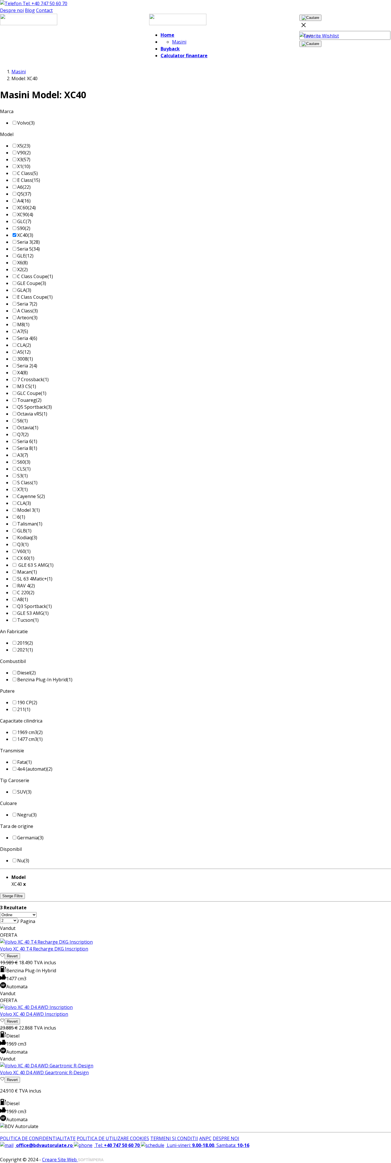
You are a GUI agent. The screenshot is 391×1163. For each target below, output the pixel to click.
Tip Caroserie (14, 780)
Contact (44, 10)
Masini (179, 42)
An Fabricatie (14, 631)
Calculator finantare (184, 55)
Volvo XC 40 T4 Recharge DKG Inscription (44, 949)
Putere (7, 691)
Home (167, 35)
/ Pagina (26, 921)
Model (6, 134)
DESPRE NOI (226, 1138)
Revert (12, 956)
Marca (6, 111)
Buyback (170, 49)
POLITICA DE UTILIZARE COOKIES (113, 1138)
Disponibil (11, 849)
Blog (30, 10)
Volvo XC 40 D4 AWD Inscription (34, 1014)
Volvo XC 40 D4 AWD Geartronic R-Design (44, 1072)
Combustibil (13, 661)
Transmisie (12, 750)
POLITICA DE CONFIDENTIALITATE (38, 1138)
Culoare (8, 803)
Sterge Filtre (12, 896)
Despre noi (12, 10)
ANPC (205, 1138)
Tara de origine (16, 826)
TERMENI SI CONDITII (174, 1138)
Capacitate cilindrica (21, 721)
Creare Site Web (60, 1159)
